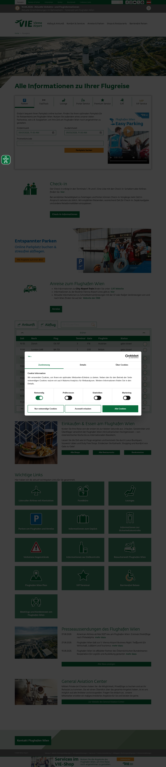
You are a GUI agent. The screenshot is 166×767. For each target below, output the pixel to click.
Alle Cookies (120, 409)
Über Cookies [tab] (122, 365)
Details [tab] (83, 365)
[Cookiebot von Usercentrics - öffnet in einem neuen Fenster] (127, 356)
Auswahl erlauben (83, 409)
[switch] (68, 398)
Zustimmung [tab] (44, 365)
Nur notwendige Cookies (45, 409)
